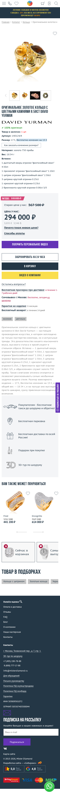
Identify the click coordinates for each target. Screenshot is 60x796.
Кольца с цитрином (14, 581)
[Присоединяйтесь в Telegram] (11, 749)
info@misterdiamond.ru (15, 670)
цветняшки (20, 319)
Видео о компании (30, 275)
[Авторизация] (49, 3)
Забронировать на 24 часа (30, 257)
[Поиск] (56, 3)
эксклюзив (7, 319)
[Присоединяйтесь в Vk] (5, 749)
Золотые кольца (38, 581)
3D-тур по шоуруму (30, 473)
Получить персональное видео (30, 244)
